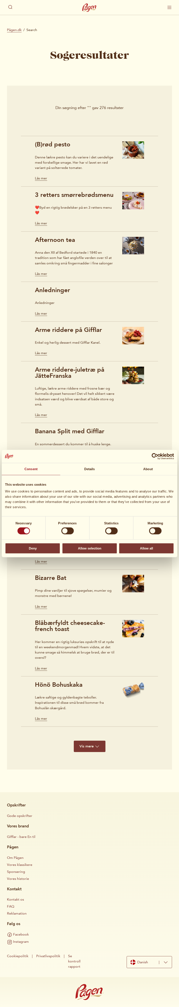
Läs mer (41, 178)
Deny (33, 548)
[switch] (67, 530)
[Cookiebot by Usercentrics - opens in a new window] (155, 456)
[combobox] (149, 962)
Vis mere (86, 746)
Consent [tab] (31, 469)
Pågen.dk (14, 30)
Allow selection (89, 548)
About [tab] (148, 469)
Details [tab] (89, 469)
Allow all (146, 548)
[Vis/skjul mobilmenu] (169, 7)
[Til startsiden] (89, 7)
